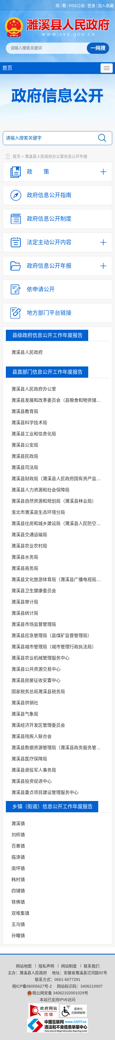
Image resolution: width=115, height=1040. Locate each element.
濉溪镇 (18, 823)
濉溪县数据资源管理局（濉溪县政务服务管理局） (59, 747)
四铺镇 (18, 890)
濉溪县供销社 (24, 702)
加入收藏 (106, 5)
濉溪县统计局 (24, 613)
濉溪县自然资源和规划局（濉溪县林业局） (53, 501)
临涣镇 (18, 857)
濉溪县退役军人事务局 (33, 770)
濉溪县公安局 (24, 445)
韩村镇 (18, 879)
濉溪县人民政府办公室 (33, 389)
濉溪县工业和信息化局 (33, 433)
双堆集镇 (20, 913)
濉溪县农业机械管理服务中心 (40, 658)
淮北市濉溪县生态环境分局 (38, 512)
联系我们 (91, 966)
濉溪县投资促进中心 (31, 781)
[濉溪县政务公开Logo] (57, 27)
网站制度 (69, 966)
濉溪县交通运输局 (29, 534)
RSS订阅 (77, 5)
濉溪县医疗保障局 (29, 758)
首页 (7, 68)
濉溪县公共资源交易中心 (36, 669)
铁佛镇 (18, 902)
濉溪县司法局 (24, 467)
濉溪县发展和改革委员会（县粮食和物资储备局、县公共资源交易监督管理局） (59, 400)
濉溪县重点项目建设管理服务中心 (44, 792)
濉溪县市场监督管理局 (33, 624)
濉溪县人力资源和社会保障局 (40, 489)
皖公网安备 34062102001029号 (60, 993)
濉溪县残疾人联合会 (31, 736)
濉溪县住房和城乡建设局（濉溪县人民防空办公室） (59, 523)
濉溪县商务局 (24, 568)
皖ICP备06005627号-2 (32, 986)
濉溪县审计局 (24, 602)
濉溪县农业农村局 (29, 546)
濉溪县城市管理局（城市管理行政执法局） (53, 646)
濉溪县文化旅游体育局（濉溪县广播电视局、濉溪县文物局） (59, 579)
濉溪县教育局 (24, 411)
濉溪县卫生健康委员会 (33, 590)
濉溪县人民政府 (27, 352)
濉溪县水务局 (24, 557)
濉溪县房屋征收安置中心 (36, 680)
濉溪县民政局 (24, 456)
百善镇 (18, 846)
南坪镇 (18, 868)
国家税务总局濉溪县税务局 (38, 691)
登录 (91, 5)
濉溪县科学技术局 (29, 422)
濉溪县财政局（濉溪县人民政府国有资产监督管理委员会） (59, 478)
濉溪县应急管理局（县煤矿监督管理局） (51, 635)
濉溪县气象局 (24, 714)
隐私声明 (47, 966)
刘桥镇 (18, 834)
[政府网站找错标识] (43, 1010)
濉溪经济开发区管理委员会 (38, 725)
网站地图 (24, 966)
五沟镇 (18, 924)
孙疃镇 (18, 935)
